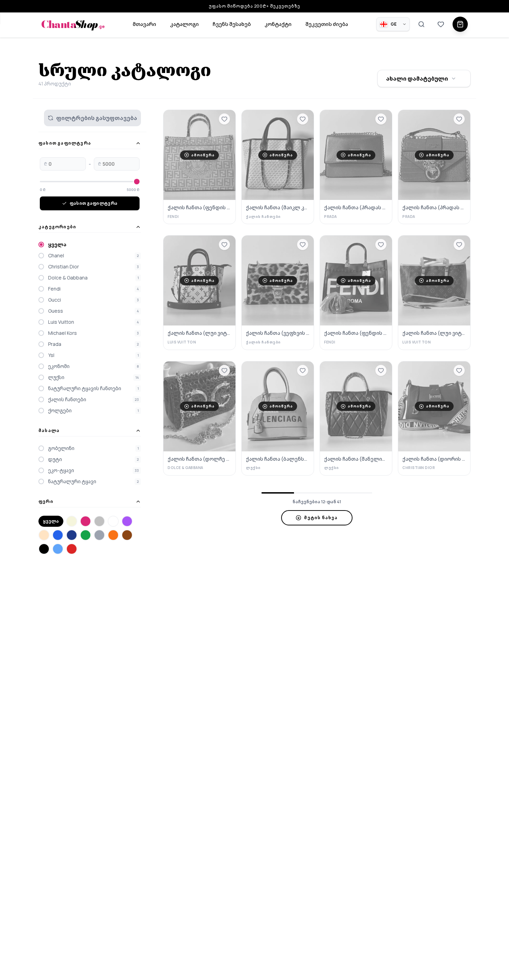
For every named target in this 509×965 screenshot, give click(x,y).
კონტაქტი (278, 24)
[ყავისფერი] (127, 535)
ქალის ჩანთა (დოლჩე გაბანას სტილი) (199, 459)
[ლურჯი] (57, 535)
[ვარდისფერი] (85, 521)
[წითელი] (71, 548)
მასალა (49, 430)
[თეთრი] (113, 521)
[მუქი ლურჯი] (71, 535)
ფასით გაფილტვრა (64, 143)
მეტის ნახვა (321, 518)
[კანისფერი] (44, 535)
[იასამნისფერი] (127, 521)
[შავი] (44, 548)
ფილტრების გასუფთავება (96, 118)
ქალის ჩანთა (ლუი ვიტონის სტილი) (199, 333)
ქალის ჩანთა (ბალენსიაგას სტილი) (278, 459)
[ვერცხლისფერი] (99, 521)
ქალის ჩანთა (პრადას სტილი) (356, 207)
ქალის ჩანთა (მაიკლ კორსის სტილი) (278, 207)
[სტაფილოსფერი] (113, 535)
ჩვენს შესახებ (232, 24)
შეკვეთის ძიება (326, 24)
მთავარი (144, 24)
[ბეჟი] (71, 521)
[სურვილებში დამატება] (224, 119)
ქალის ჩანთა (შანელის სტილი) (356, 459)
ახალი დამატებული (417, 78)
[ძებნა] (421, 24)
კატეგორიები (57, 227)
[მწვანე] (85, 535)
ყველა (51, 521)
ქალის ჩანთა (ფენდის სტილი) (199, 207)
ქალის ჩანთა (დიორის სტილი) (434, 459)
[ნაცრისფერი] (99, 535)
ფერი (45, 501)
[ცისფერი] (57, 548)
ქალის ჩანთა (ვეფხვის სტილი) (278, 333)
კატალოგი (184, 24)
